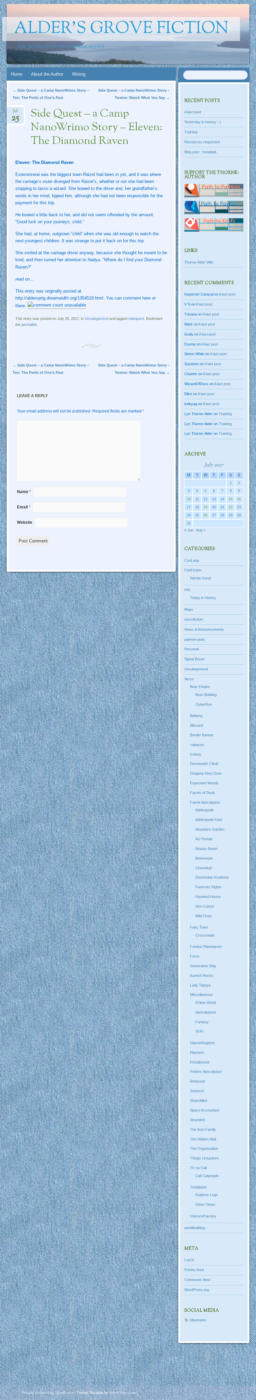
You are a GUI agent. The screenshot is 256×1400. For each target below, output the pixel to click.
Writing (78, 74)
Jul (15, 113)
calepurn (197, 745)
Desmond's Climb (204, 764)
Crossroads (205, 935)
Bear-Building (206, 695)
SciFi (199, 1031)
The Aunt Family (203, 1129)
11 (197, 499)
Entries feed (194, 1270)
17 (189, 507)
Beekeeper (204, 858)
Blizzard (196, 725)
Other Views (205, 1204)
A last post (192, 112)
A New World (205, 1003)
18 (197, 507)
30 (239, 515)
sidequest (136, 319)
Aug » (200, 530)
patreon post (194, 639)
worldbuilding (194, 1228)
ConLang (191, 560)
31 (189, 523)
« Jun (188, 530)
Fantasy (202, 1022)
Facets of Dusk (202, 793)
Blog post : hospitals (200, 152)
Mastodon (198, 1320)
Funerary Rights (208, 887)
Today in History (203, 598)
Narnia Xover (200, 578)
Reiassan (197, 1081)
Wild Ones (203, 916)
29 (231, 515)
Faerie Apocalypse (205, 802)
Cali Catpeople (207, 1176)
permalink (29, 325)
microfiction (193, 619)
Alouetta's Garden (209, 829)
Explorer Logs (206, 1195)
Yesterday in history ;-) (202, 122)
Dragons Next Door (206, 773)
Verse (189, 679)
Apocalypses (205, 1012)
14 (222, 499)
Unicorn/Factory (203, 1216)
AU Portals (204, 839)
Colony (195, 754)
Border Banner (202, 735)
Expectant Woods (204, 783)
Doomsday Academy (212, 877)
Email (23, 507)
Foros (195, 956)
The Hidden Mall (203, 1139)
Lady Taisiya (200, 985)
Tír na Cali (198, 1168)
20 (214, 507)
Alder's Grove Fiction (121, 29)
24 (189, 515)
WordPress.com (122, 1393)
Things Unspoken (204, 1158)
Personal (191, 649)
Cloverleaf (203, 868)
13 (214, 499)
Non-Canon (204, 906)
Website (24, 522)
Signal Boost (194, 659)
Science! (197, 1091)
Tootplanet (198, 1187)
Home (16, 74)
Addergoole (204, 810)
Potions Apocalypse (206, 1071)
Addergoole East (208, 820)
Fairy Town (199, 927)
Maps (188, 609)
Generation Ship (203, 966)
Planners (197, 1052)
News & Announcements (204, 629)
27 (214, 515)
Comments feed (197, 1280)
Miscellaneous (201, 995)
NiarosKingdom (202, 1043)
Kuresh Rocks (201, 976)
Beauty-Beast (206, 849)
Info (187, 590)
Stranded (197, 1120)
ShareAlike (198, 1100)
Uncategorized (96, 319)
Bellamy (196, 716)
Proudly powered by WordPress (48, 1393)
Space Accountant (204, 1110)
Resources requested (202, 142)
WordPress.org (196, 1290)
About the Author (47, 74)
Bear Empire (200, 687)
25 (197, 515)
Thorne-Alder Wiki (198, 262)
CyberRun (203, 704)
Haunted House (208, 897)
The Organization (204, 1148)
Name (24, 491)
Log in (189, 1260)
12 (205, 499)
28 (222, 515)
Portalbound (199, 1062)
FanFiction (192, 570)
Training (190, 132)
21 (222, 507)
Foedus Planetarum (206, 947)
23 (239, 507)
